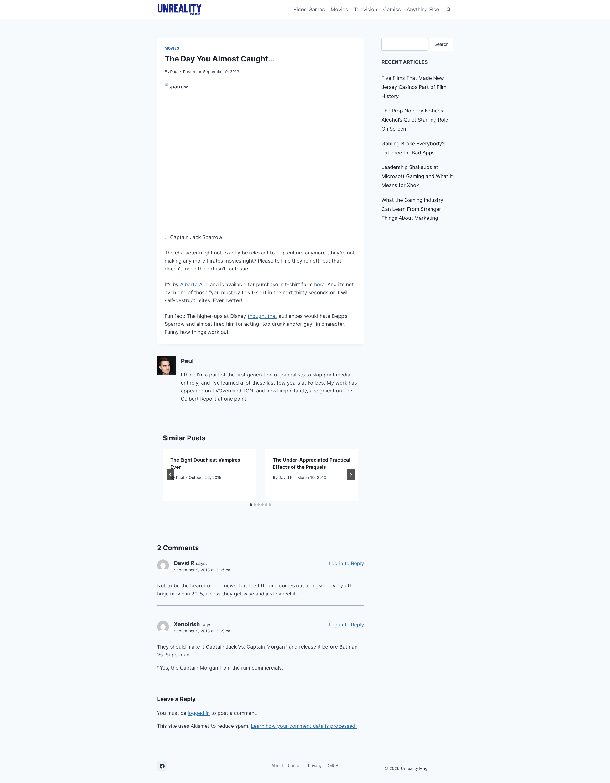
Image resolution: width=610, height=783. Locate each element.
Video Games (309, 9)
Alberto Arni (194, 284)
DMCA (332, 765)
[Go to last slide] (170, 474)
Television (365, 9)
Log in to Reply (346, 563)
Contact (295, 765)
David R (285, 477)
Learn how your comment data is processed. (304, 726)
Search (442, 44)
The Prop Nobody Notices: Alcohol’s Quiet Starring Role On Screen (414, 120)
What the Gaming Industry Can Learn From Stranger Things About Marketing (412, 209)
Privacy (315, 765)
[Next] (351, 474)
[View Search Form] (448, 9)
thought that (262, 316)
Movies (339, 9)
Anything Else (423, 9)
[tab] (251, 504)
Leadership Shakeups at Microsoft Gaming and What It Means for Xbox (417, 176)
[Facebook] (162, 766)
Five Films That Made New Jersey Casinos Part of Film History (413, 87)
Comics (392, 9)
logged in (199, 713)
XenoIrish (187, 624)
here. (320, 284)
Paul (174, 71)
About (277, 765)
